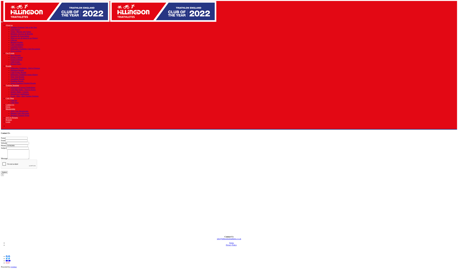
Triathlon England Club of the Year (23, 27)
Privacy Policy (231, 245)
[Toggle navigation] (2, 21)
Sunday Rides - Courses (19, 92)
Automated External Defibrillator (22, 88)
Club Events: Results (18, 72)
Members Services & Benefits (21, 34)
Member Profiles (16, 42)
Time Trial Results (17, 77)
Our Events (10, 53)
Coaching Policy (16, 47)
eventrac (13, 267)
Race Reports (15, 55)
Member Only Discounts (19, 113)
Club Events (15, 62)
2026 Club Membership (19, 111)
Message (4, 158)
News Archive (15, 51)
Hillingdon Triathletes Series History (24, 75)
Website (4, 143)
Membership (10, 109)
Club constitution (16, 45)
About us (9, 25)
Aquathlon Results (17, 79)
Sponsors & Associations (19, 36)
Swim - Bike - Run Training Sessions (24, 96)
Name (3, 138)
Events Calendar (16, 57)
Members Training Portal (19, 115)
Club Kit (13, 100)
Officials (13, 40)
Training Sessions (12, 85)
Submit (4, 172)
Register (9, 120)
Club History (15, 30)
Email (3, 141)
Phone (3, 146)
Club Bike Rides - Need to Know (23, 90)
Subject (4, 148)
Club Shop (10, 98)
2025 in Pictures (12, 118)
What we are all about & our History (24, 38)
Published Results (17, 70)
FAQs (8, 107)
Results (8, 66)
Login (8, 122)
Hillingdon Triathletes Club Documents (25, 49)
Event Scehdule (16, 60)
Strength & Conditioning (19, 94)
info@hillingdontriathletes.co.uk (229, 239)
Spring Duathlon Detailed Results (23, 83)
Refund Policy (15, 64)
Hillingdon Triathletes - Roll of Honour (25, 68)
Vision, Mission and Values (20, 32)
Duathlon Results (16, 81)
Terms (231, 243)
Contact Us (10, 105)
